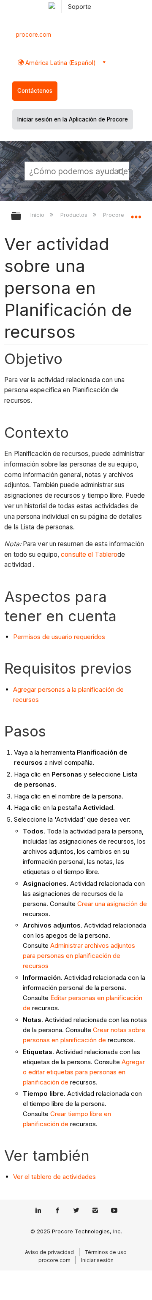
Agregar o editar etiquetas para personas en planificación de (84, 1072)
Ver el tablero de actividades (54, 1177)
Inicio (38, 214)
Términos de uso (105, 1252)
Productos (74, 214)
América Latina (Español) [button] (60, 62)
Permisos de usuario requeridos (59, 637)
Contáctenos (34, 90)
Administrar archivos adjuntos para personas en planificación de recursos (79, 955)
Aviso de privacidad (49, 1252)
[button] (122, 171)
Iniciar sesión (97, 1260)
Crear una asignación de (112, 904)
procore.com (33, 34)
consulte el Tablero (89, 554)
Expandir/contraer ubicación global (136, 213)
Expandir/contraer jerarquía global (21, 216)
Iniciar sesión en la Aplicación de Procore (72, 119)
